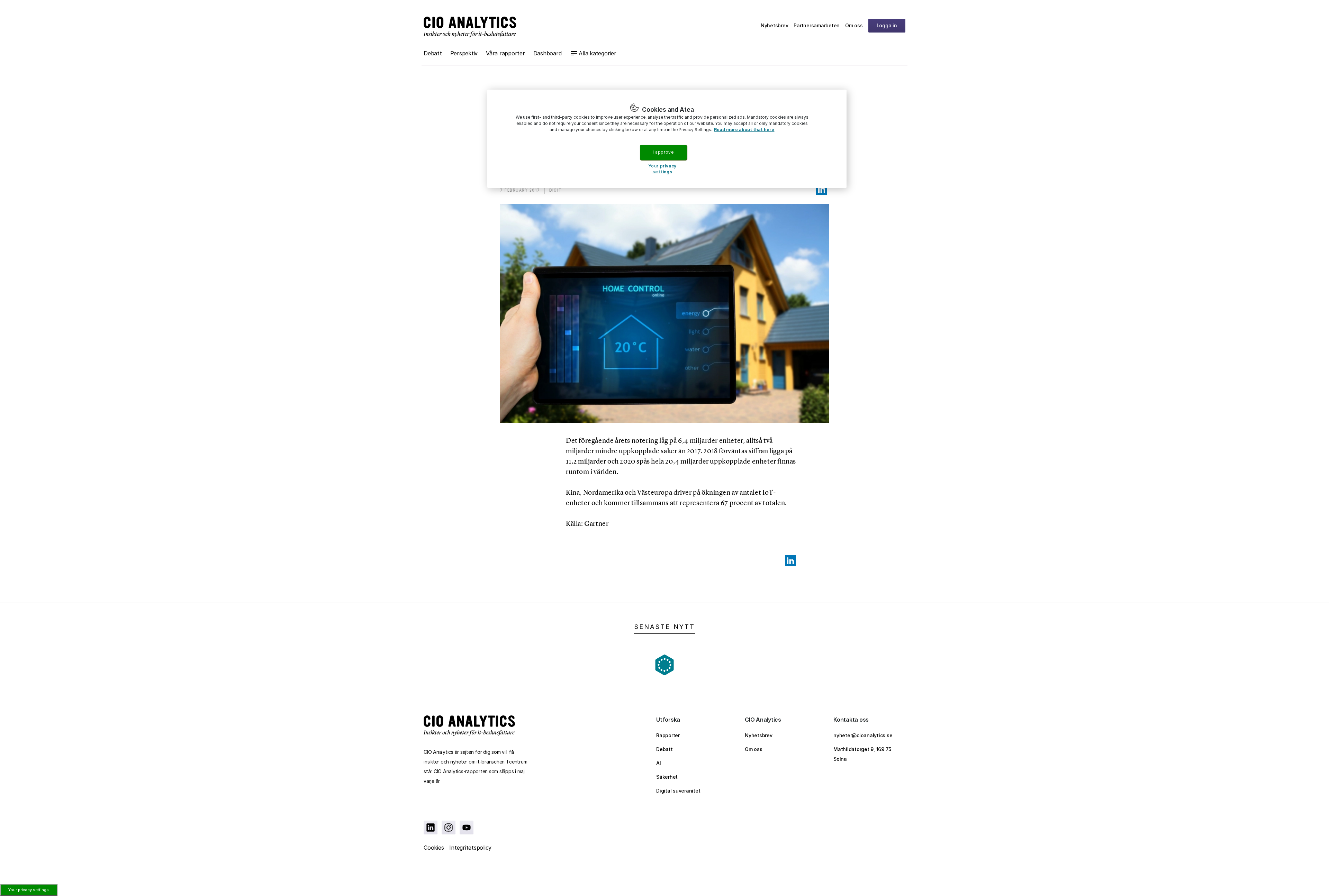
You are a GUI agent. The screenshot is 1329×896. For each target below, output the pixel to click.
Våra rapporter (505, 53)
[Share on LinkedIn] (821, 189)
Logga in (887, 25)
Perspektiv (464, 53)
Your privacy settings (28, 889)
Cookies (434, 847)
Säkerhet (667, 777)
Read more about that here (744, 129)
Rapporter (668, 735)
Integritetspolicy (470, 847)
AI (658, 763)
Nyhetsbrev (774, 25)
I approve (663, 152)
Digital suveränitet (678, 791)
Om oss (854, 25)
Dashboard (547, 53)
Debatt (433, 53)
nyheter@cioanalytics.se (862, 735)
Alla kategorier (597, 53)
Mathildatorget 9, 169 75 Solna (862, 754)
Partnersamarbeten (817, 25)
